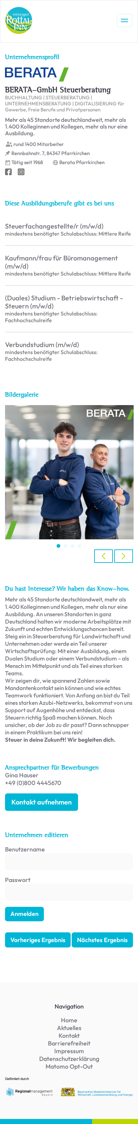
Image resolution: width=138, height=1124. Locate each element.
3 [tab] (72, 546)
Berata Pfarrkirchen (82, 162)
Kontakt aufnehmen (41, 802)
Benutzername (25, 849)
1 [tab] (58, 546)
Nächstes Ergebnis (102, 940)
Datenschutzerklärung (69, 1059)
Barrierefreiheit (69, 1043)
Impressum (69, 1051)
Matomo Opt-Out (69, 1066)
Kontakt (69, 1035)
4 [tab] (79, 546)
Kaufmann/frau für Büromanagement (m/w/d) (61, 262)
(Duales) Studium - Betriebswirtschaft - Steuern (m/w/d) (64, 302)
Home (69, 1020)
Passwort (17, 880)
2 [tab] (65, 546)
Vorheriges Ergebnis (37, 940)
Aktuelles (69, 1028)
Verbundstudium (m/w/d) (42, 345)
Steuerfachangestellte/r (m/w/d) (54, 226)
